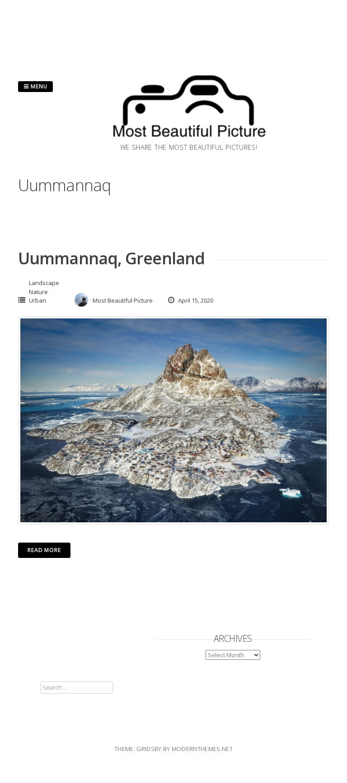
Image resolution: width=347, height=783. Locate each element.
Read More (44, 550)
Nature (38, 292)
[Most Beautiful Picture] (189, 140)
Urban (37, 300)
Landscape (44, 283)
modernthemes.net (202, 749)
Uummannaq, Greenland (111, 258)
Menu (38, 86)
